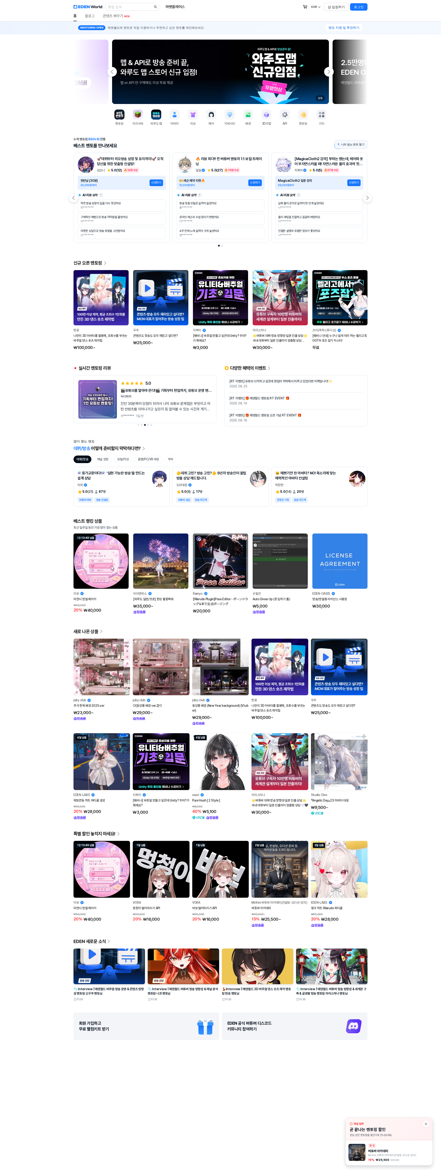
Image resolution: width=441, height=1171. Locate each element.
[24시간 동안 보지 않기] (426, 1124)
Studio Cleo (319, 795)
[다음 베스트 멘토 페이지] (367, 198)
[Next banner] (329, 72)
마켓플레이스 (175, 7)
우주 (136, 330)
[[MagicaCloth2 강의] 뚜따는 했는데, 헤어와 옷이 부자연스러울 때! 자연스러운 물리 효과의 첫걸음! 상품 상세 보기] (319, 198)
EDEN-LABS (82, 795)
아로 (76, 593)
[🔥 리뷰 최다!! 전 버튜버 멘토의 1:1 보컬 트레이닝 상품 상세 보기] (220, 198)
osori (195, 795)
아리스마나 (259, 330)
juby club (80, 700)
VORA (137, 902)
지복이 (197, 330)
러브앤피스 (140, 593)
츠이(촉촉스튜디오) (324, 330)
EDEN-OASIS (321, 593)
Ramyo (198, 593)
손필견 (257, 593)
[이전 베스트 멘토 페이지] (73, 198)
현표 (76, 330)
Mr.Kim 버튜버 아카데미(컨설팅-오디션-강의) (279, 902)
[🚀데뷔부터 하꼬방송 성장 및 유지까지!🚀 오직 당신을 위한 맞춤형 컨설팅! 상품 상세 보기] (122, 198)
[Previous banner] (112, 72)
